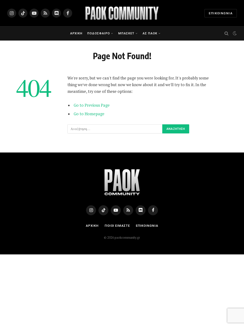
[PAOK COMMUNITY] (122, 13)
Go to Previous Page (92, 105)
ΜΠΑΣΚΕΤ (126, 33)
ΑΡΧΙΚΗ (76, 33)
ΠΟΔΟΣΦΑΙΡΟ (98, 33)
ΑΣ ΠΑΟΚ (149, 33)
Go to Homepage (89, 113)
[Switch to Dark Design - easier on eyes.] (234, 33)
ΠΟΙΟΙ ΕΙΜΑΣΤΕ (117, 225)
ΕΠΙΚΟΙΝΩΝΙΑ (221, 13)
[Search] (226, 33)
